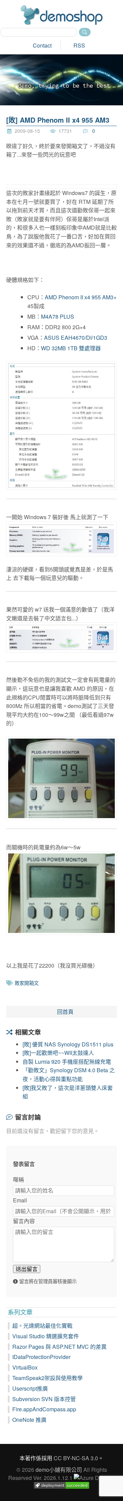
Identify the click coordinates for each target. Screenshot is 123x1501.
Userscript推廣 (30, 1388)
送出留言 (27, 1269)
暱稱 (18, 1179)
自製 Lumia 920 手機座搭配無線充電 (67, 1061)
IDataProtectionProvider (41, 1357)
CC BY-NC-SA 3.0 (76, 1458)
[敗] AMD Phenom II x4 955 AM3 (57, 120)
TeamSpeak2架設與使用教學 (47, 1378)
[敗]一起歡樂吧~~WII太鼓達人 (58, 1053)
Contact (42, 45)
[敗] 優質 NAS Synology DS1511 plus (68, 1044)
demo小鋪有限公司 (59, 1469)
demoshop (61, 15)
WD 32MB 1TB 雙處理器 (71, 348)
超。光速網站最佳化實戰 (42, 1325)
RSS (79, 45)
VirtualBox (25, 1367)
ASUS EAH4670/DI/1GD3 (75, 337)
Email (20, 1200)
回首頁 (65, 1012)
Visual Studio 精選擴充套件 (45, 1336)
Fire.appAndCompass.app (44, 1409)
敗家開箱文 (27, 982)
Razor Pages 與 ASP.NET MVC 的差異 (59, 1346)
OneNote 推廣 (29, 1420)
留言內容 (24, 1221)
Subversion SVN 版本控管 (44, 1399)
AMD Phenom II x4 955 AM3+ (81, 297)
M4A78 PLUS (57, 316)
